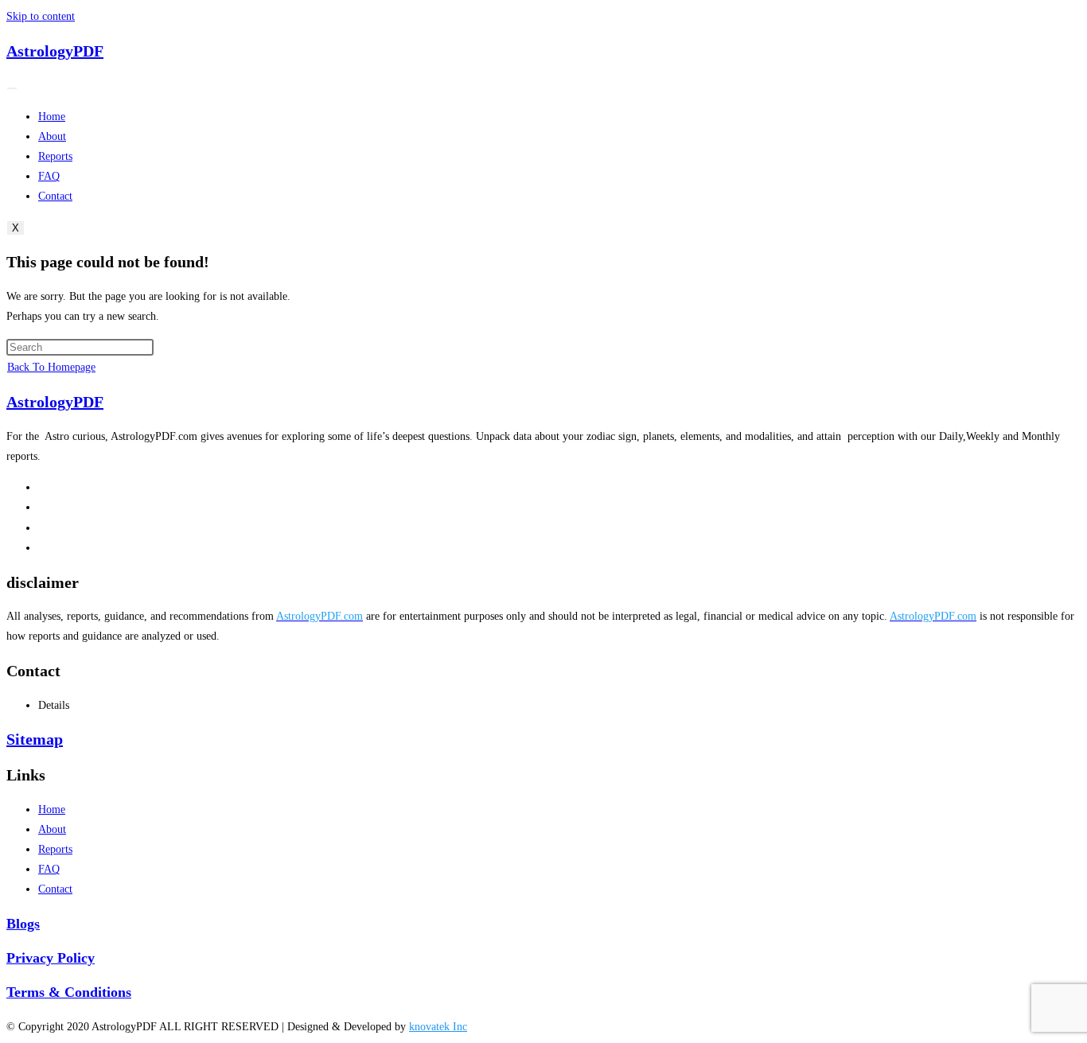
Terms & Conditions (68, 992)
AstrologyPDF (54, 51)
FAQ (49, 176)
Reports (55, 156)
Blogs (23, 924)
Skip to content (40, 16)
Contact (55, 196)
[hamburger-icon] (12, 88)
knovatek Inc (438, 1027)
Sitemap (34, 739)
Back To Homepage (51, 367)
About (52, 136)
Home (51, 117)
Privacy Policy (50, 958)
